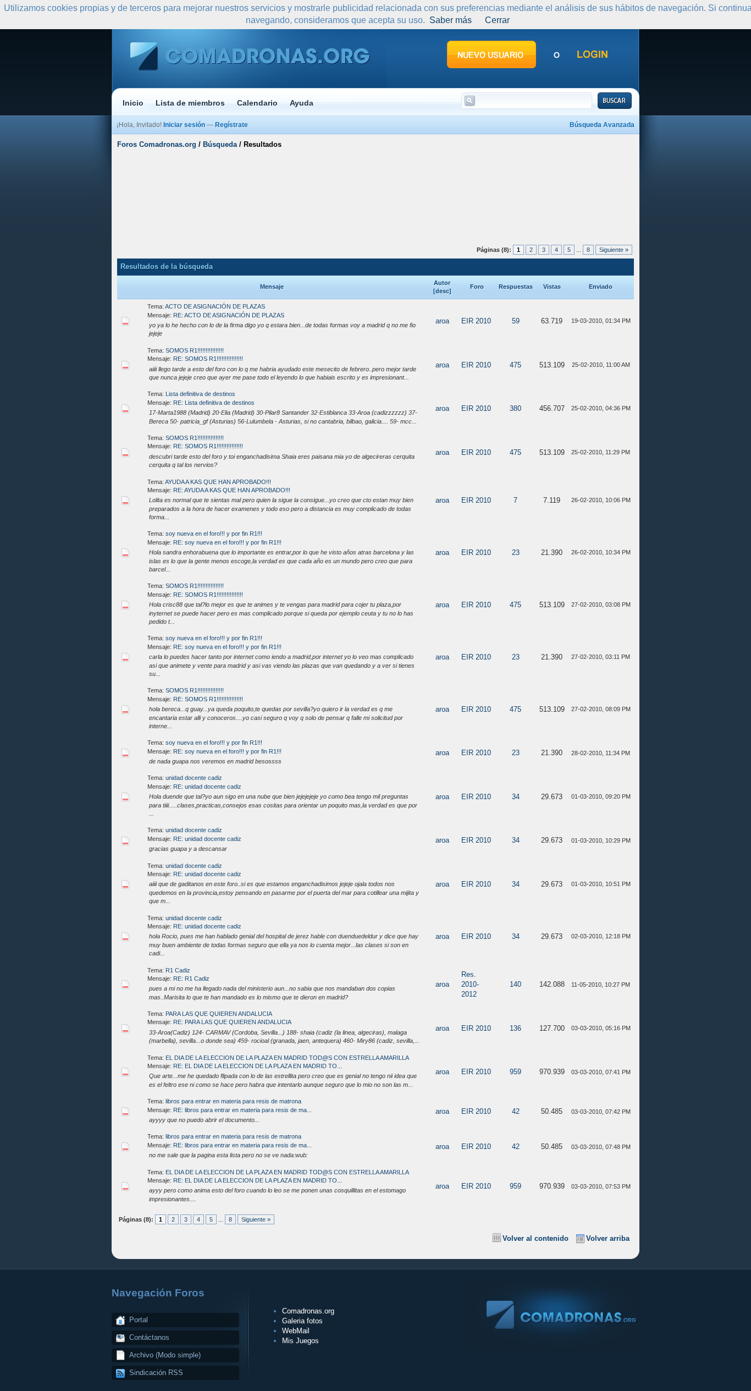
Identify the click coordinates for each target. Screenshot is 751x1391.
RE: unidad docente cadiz (207, 786)
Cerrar (497, 20)
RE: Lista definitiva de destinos (214, 402)
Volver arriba (607, 1238)
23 (516, 552)
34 (516, 797)
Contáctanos (149, 1337)
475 (515, 365)
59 (516, 321)
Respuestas (516, 286)
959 (515, 1072)
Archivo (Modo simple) (165, 1355)
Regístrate (231, 125)
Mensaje (272, 286)
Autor (442, 282)
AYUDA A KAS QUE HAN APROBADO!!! (218, 482)
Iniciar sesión (184, 125)
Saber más (450, 20)
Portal (138, 1320)
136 (515, 1028)
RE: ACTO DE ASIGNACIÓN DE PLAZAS (228, 315)
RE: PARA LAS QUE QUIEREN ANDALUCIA (232, 1022)
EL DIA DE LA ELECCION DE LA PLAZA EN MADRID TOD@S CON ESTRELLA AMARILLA (287, 1057)
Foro (477, 286)
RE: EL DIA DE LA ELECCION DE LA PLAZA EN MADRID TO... (257, 1066)
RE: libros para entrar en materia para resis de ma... (242, 1110)
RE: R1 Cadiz (191, 978)
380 (515, 408)
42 (516, 1111)
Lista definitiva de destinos (200, 394)
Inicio (133, 102)
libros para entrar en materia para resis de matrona (233, 1101)
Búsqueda (220, 144)
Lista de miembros (190, 102)
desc (442, 291)
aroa (442, 321)
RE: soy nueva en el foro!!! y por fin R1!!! (227, 542)
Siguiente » (613, 249)
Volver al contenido (535, 1238)
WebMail (296, 1331)
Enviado (600, 286)
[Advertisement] (375, 194)
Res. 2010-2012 (470, 984)
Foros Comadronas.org (156, 144)
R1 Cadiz (177, 970)
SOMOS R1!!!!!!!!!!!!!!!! (194, 350)
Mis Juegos (300, 1341)
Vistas (552, 286)
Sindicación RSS (156, 1372)
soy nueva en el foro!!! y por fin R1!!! (213, 533)
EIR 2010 (476, 321)
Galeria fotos (302, 1321)
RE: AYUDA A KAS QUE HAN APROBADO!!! (231, 490)
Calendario (257, 102)
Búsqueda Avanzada (602, 125)
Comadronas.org (308, 1311)
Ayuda (301, 102)
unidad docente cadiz (193, 777)
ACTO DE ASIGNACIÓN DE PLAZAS (215, 306)
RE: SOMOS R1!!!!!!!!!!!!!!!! (208, 358)
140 (515, 984)
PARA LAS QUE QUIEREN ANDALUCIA (218, 1013)
